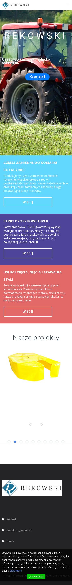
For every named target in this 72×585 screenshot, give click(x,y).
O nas (10, 541)
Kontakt (37, 77)
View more (16, 570)
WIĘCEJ (28, 202)
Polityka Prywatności (19, 530)
